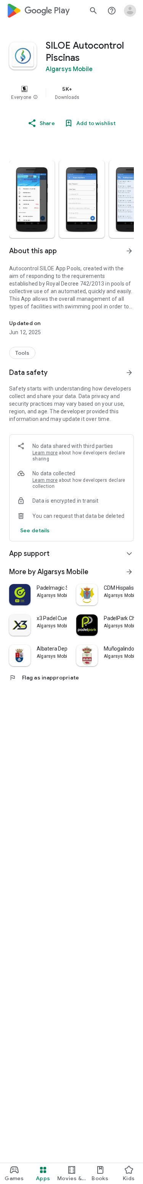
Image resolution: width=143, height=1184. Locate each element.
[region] (71, 92)
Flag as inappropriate (44, 677)
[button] (35, 97)
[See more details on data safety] (35, 530)
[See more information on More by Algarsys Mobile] (129, 572)
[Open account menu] (130, 11)
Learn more (45, 453)
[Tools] (22, 353)
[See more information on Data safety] (129, 372)
